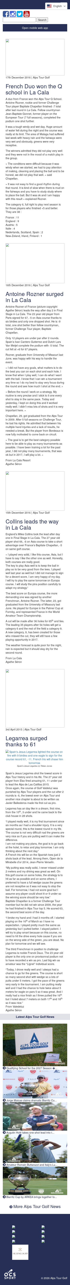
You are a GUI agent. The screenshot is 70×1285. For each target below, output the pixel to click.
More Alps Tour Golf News (36, 1206)
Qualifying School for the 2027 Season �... (31, 1068)
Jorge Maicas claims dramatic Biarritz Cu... (31, 1100)
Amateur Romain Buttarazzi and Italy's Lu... (31, 1165)
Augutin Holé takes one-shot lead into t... (30, 1132)
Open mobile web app (35, 28)
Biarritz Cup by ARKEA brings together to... (31, 1197)
